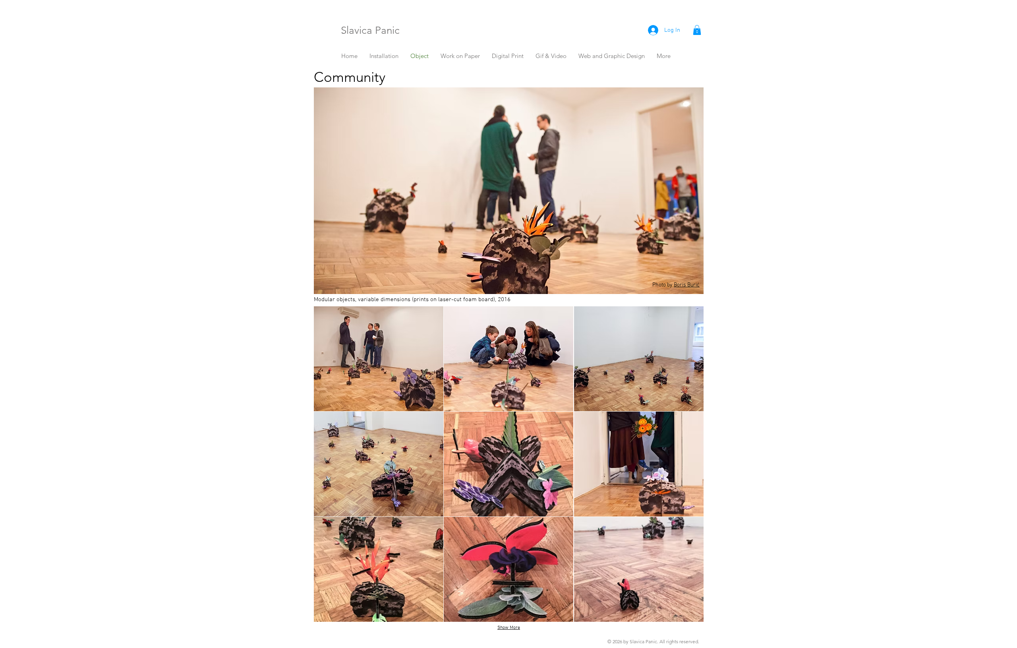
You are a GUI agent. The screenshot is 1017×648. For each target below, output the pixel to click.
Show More (508, 628)
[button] (697, 30)
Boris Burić (687, 285)
